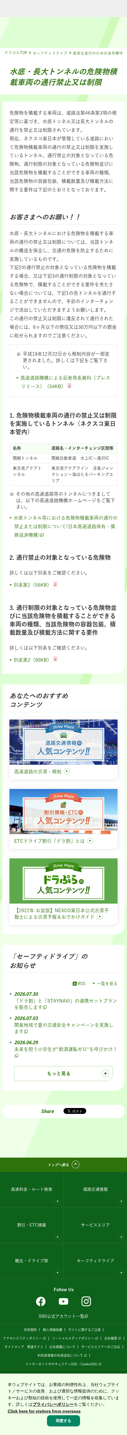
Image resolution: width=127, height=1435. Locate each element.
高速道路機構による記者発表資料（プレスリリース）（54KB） (65, 382)
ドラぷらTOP (15, 53)
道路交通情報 (95, 1189)
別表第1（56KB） (33, 585)
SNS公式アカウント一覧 (61, 1316)
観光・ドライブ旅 (31, 1261)
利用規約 (30, 1329)
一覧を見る (107, 984)
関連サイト (35, 1346)
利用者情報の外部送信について (60, 1355)
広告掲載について (62, 1346)
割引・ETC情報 (31, 1225)
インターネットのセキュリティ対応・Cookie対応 (61, 1364)
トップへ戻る (58, 1164)
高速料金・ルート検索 (31, 1189)
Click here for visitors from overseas (44, 1411)
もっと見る (59, 1073)
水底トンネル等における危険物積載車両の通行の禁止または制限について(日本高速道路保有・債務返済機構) (66, 526)
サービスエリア (95, 1225)
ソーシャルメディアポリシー (73, 1338)
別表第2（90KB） (33, 660)
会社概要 (110, 1338)
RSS (82, 984)
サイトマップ (14, 1346)
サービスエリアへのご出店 (100, 1346)
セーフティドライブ (50, 53)
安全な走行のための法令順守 (98, 53)
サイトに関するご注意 (84, 1329)
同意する (63, 1420)
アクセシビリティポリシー (22, 1338)
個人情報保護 (52, 1329)
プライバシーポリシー (53, 1404)
